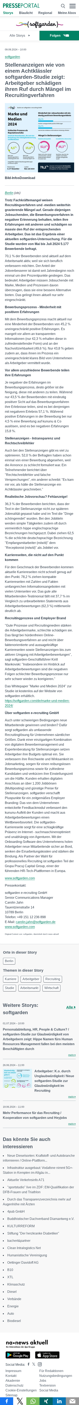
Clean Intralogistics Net (24, 1248)
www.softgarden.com (20, 878)
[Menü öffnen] (72, 6)
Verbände (14, 1299)
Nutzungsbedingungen (55, 1375)
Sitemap (11, 1395)
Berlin (9, 193)
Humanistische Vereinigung (27, 1255)
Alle (70, 1007)
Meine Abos (67, 13)
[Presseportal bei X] (32, 1364)
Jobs (42, 1380)
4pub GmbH (16, 1211)
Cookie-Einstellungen (21, 1390)
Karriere (10, 979)
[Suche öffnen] (63, 6)
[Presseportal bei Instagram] (38, 1364)
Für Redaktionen (51, 1371)
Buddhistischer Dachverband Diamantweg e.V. (40, 1219)
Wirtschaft (51, 988)
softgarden (12, 57)
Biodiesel (14, 1321)
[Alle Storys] (39, 27)
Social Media (48, 1390)
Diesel (12, 1291)
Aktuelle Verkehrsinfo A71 (25, 1180)
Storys (8, 13)
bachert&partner (18, 1240)
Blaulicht (26, 13)
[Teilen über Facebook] (6, 1401)
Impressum (13, 1371)
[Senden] (72, 1401)
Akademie (12, 1380)
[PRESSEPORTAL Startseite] (21, 6)
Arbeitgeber (30, 979)
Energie (13, 1306)
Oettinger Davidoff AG (22, 1262)
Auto (10, 1313)
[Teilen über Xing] (46, 1401)
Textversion (47, 1385)
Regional (45, 13)
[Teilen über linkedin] (59, 1401)
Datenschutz (14, 1385)
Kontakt (10, 1375)
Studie (9, 988)
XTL (10, 1277)
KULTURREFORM (21, 1226)
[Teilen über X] (19, 1401)
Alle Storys (18, 35)
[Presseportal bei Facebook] (27, 1364)
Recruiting (52, 979)
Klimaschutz (16, 1284)
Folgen (55, 35)
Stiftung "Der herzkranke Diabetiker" (33, 1233)
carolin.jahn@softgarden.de (36, 922)
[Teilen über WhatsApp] (33, 1401)
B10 (10, 1270)
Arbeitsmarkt (29, 988)
